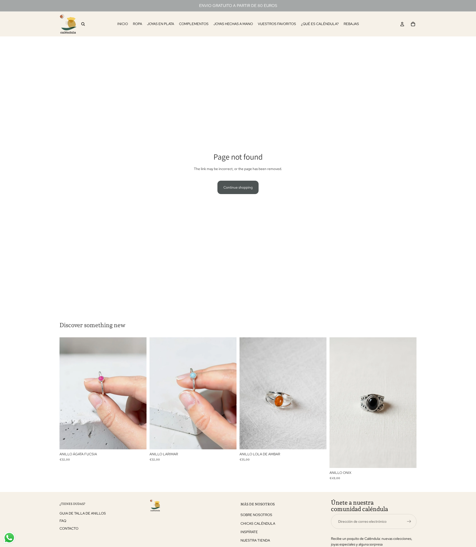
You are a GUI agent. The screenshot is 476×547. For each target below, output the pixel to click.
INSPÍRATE (249, 532)
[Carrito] (413, 24)
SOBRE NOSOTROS (256, 515)
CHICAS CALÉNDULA (257, 523)
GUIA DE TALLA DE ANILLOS (83, 513)
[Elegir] (138, 441)
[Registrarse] (409, 521)
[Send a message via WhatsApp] (9, 538)
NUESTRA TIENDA (255, 540)
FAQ (63, 520)
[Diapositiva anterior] (67, 393)
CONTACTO (69, 528)
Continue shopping (238, 187)
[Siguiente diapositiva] (139, 393)
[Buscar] (83, 24)
